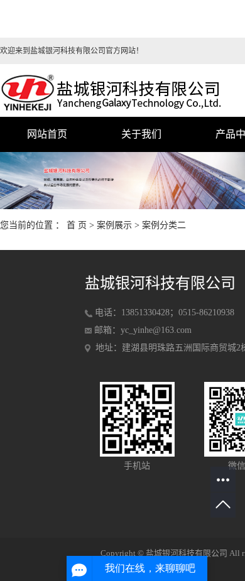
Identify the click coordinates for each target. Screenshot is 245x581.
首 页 (77, 225)
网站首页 (47, 134)
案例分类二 (164, 225)
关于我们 (141, 134)
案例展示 (114, 225)
